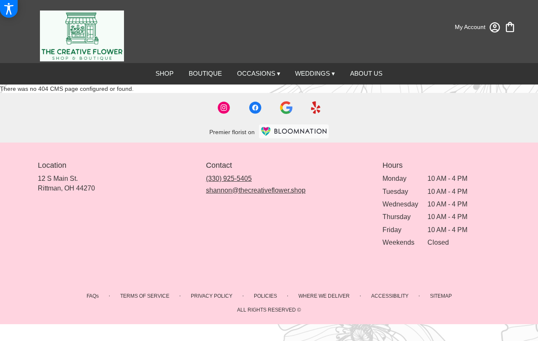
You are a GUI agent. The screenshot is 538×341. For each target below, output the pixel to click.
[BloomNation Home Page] (294, 131)
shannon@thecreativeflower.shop (256, 190)
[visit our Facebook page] (255, 107)
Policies (265, 296)
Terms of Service (144, 296)
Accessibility (390, 296)
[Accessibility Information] (9, 9)
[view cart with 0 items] (510, 26)
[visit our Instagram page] (224, 107)
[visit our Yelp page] (316, 107)
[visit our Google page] (286, 107)
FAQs (93, 296)
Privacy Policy (211, 296)
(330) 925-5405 (229, 178)
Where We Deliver (324, 296)
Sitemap (441, 296)
